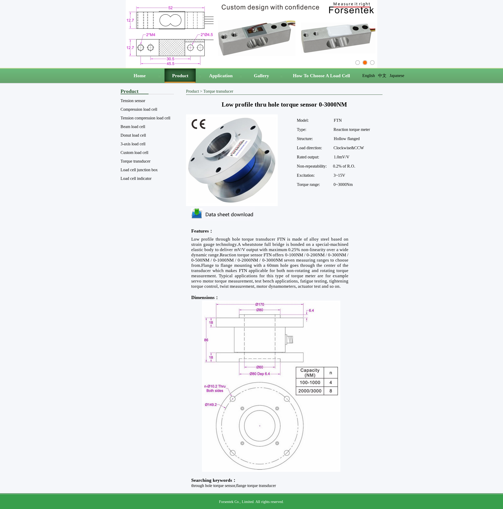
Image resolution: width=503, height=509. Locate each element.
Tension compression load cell (145, 118)
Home (140, 75)
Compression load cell (139, 109)
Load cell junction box (139, 170)
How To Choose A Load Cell (321, 75)
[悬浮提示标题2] (365, 62)
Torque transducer (135, 161)
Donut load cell (133, 135)
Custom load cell (134, 152)
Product (180, 75)
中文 (382, 75)
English (368, 75)
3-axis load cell (133, 144)
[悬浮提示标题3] (372, 62)
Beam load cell (133, 126)
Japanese (397, 75)
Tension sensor (133, 100)
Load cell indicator (136, 178)
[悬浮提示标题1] (357, 62)
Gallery (261, 75)
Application (221, 75)
